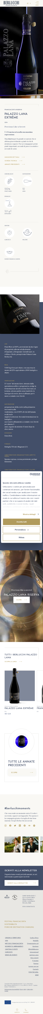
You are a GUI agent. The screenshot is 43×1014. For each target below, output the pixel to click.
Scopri (14, 773)
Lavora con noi (33, 966)
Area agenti (34, 958)
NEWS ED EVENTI (11, 955)
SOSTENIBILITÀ (11, 924)
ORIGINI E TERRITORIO (13, 938)
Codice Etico (34, 938)
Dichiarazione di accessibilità (12, 989)
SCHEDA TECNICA (11, 161)
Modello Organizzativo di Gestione (32, 943)
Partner (36, 963)
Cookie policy (30, 989)
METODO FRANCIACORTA (14, 943)
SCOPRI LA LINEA (11, 661)
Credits (6, 991)
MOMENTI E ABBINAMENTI (14, 946)
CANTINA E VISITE (11, 949)
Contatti (35, 969)
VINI (6, 940)
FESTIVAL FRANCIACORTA (15, 921)
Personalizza (20, 530)
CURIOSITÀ (8, 952)
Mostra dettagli (29, 514)
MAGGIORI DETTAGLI (12, 157)
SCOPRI (23, 600)
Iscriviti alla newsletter (18, 883)
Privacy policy (23, 989)
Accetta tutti (21, 522)
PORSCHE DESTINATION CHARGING (19, 927)
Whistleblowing (33, 949)
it (28, 4)
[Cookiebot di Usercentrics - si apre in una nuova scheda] (30, 474)
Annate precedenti (12, 164)
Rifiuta (21, 537)
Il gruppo (35, 960)
